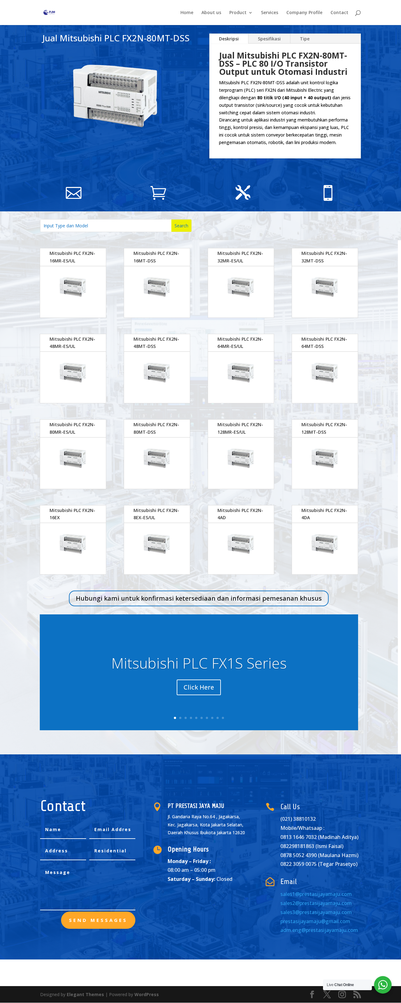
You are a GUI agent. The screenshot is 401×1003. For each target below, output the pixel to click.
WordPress (146, 994)
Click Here (199, 687)
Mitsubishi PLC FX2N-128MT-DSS (324, 428)
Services (269, 12)
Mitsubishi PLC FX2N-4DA (324, 514)
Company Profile (304, 12)
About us (211, 12)
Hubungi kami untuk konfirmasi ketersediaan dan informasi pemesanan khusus (199, 598)
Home (186, 12)
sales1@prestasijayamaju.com (316, 894)
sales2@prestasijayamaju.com (316, 903)
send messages (98, 920)
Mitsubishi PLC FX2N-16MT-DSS (156, 257)
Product (238, 12)
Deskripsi (229, 39)
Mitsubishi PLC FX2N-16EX (72, 514)
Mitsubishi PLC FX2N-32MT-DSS (324, 257)
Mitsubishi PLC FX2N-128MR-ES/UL (240, 428)
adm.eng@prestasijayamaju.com (319, 930)
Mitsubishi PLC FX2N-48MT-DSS (156, 342)
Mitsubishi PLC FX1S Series (199, 663)
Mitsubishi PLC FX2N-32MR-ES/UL (240, 257)
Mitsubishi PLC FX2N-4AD (240, 514)
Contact (339, 12)
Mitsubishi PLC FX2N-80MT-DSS (156, 428)
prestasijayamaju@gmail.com (315, 921)
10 (223, 718)
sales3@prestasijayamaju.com (316, 912)
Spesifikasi (269, 39)
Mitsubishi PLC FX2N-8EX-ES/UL (156, 514)
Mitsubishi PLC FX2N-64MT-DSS (324, 342)
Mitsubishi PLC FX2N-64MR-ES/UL (240, 342)
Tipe (305, 39)
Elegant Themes (85, 994)
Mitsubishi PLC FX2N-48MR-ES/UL (72, 342)
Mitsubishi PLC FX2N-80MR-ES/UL (72, 428)
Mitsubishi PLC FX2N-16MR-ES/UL (72, 257)
